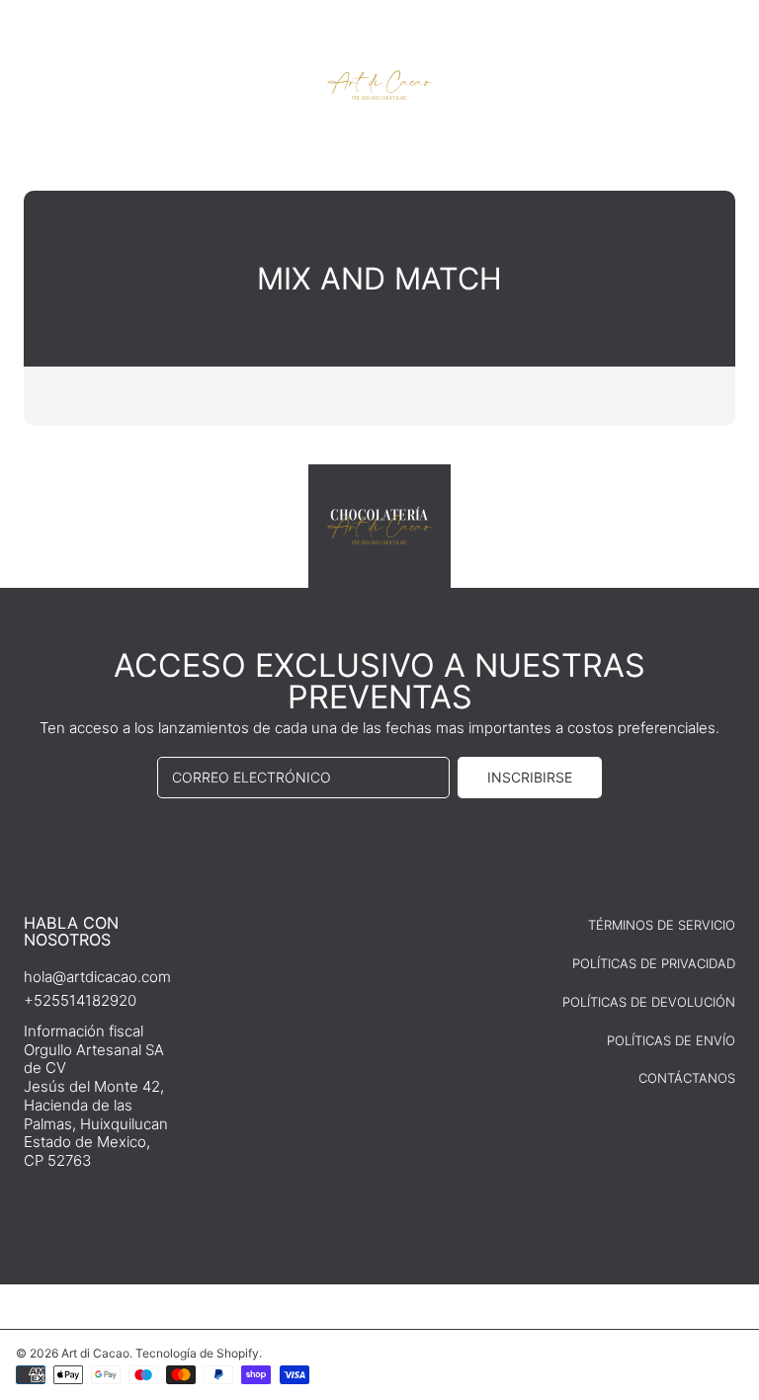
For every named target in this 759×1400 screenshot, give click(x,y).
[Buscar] (678, 81)
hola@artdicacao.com (97, 976)
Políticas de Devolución (648, 1002)
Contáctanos (686, 1078)
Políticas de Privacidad (653, 963)
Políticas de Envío (671, 1040)
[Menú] (34, 81)
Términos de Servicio (661, 925)
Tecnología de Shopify (197, 1353)
